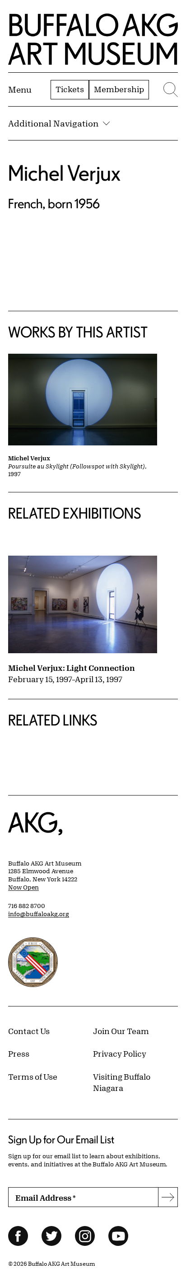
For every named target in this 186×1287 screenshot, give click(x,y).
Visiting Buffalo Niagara (121, 1082)
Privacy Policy (119, 1053)
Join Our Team (121, 1030)
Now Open (23, 887)
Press (18, 1053)
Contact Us (29, 1030)
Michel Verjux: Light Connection (71, 667)
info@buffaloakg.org (38, 913)
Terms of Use (32, 1076)
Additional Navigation (53, 123)
